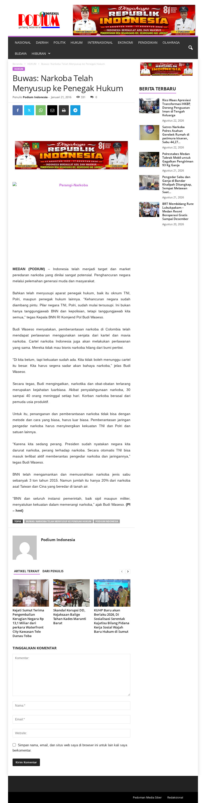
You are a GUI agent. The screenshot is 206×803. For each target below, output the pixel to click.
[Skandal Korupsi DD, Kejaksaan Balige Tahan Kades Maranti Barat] (71, 592)
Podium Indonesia (35, 97)
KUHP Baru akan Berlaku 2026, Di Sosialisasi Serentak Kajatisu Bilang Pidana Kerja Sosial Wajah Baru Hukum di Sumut (111, 621)
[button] (190, 47)
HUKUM (77, 42)
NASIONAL (23, 42)
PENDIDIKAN (148, 42)
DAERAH (42, 42)
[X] (29, 110)
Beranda (18, 64)
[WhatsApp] (41, 110)
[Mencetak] (64, 110)
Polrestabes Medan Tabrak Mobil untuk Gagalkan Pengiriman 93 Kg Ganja (177, 159)
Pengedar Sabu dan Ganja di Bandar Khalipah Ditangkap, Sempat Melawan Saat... (177, 184)
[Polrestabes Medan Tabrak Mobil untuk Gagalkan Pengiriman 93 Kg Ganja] (149, 159)
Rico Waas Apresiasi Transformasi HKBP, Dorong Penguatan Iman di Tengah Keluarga (176, 107)
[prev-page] (121, 571)
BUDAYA (21, 53)
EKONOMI (125, 42)
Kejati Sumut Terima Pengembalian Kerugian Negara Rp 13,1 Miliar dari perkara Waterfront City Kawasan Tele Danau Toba (28, 623)
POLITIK (60, 42)
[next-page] (127, 571)
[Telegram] (75, 110)
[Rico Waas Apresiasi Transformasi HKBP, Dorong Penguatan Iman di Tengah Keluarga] (149, 105)
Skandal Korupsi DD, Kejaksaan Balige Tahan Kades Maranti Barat (69, 616)
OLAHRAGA (171, 42)
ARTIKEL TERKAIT (26, 571)
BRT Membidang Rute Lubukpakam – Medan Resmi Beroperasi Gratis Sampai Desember (178, 211)
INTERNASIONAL (100, 42)
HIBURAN (39, 53)
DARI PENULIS (53, 571)
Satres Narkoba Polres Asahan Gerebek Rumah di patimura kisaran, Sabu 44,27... (175, 134)
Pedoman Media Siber (147, 797)
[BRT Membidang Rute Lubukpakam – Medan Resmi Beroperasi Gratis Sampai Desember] (149, 209)
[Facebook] (18, 110)
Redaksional (175, 797)
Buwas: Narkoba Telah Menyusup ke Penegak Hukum (58, 521)
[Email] (52, 110)
